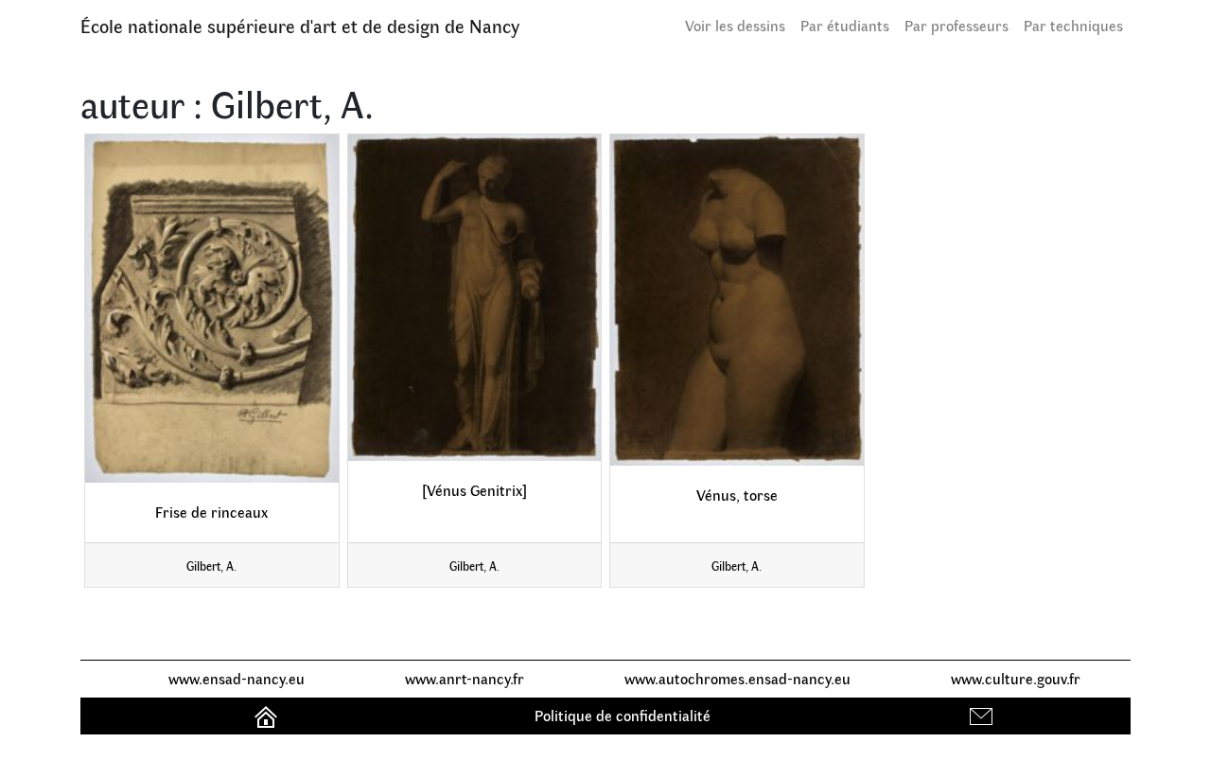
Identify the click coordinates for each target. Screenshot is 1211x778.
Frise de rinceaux (211, 512)
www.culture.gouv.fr (1015, 678)
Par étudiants (844, 25)
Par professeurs (956, 25)
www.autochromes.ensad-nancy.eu (737, 678)
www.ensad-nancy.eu (236, 678)
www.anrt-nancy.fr (464, 678)
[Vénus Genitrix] (474, 490)
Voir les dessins (735, 25)
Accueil (268, 715)
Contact (983, 715)
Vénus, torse (737, 494)
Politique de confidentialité (623, 715)
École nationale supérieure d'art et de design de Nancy (299, 25)
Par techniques (1073, 25)
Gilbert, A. (211, 565)
